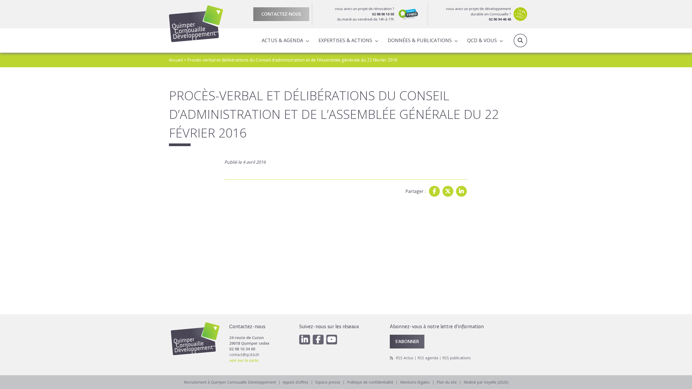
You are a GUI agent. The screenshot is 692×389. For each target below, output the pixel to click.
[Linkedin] (461, 191)
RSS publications (456, 357)
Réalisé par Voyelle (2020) (486, 382)
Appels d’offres (295, 382)
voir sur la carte (243, 360)
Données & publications (420, 40)
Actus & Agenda (282, 40)
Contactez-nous (281, 14)
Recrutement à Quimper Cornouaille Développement (230, 382)
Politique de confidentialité (370, 382)
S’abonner (407, 341)
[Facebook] (434, 191)
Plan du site (447, 382)
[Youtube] (331, 339)
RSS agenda (427, 357)
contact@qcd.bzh (244, 354)
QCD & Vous (482, 40)
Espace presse (327, 382)
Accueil (176, 60)
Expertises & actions (345, 40)
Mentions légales (415, 382)
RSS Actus (404, 357)
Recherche (520, 40)
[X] (448, 191)
